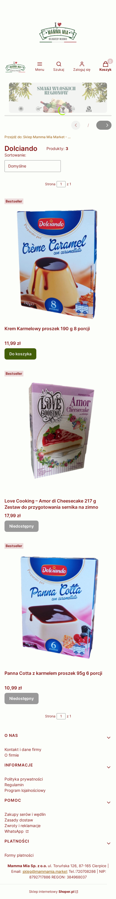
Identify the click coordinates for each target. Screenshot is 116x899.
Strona (50, 184)
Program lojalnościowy (25, 790)
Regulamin (14, 784)
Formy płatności (19, 855)
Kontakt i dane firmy (23, 749)
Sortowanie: (15, 155)
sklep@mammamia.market (45, 871)
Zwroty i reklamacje (23, 825)
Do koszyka (20, 353)
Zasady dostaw (19, 820)
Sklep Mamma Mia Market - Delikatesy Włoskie (38, 137)
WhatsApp (15, 831)
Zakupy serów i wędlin (25, 814)
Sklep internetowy (51, 891)
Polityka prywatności (24, 779)
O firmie (12, 755)
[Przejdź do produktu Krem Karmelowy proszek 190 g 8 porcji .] (58, 259)
